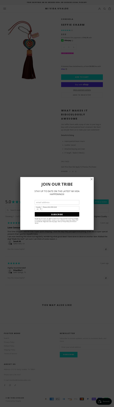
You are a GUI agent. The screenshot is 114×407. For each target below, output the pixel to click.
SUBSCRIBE (57, 214)
